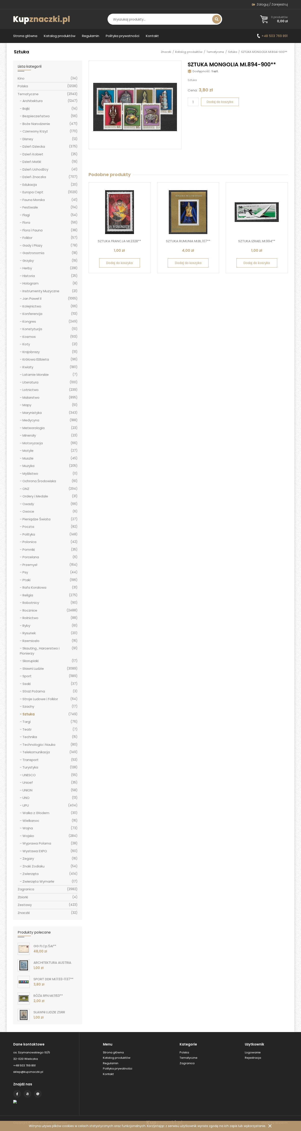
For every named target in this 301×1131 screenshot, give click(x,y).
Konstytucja (32, 329)
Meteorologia (33, 428)
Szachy (28, 706)
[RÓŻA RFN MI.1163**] (24, 998)
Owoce (28, 511)
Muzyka (28, 465)
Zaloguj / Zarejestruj (272, 4)
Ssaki (26, 683)
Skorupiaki (30, 661)
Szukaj (216, 19)
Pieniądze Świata (36, 519)
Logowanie (253, 1052)
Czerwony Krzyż (35, 131)
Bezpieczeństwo (36, 116)
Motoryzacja (32, 443)
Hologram (30, 283)
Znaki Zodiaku (33, 866)
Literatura (30, 382)
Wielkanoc (30, 820)
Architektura (32, 101)
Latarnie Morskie (35, 374)
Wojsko (28, 835)
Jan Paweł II (31, 298)
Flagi (26, 215)
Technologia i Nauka (38, 744)
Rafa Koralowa (34, 587)
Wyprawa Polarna (36, 843)
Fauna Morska (33, 199)
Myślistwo (30, 473)
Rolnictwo (30, 618)
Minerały (29, 435)
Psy (25, 572)
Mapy (26, 405)
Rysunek (29, 633)
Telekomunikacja (36, 752)
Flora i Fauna (32, 230)
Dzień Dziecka (33, 146)
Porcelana (30, 557)
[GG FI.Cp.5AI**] (24, 949)
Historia (28, 275)
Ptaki (26, 580)
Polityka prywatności (122, 35)
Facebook (17, 1094)
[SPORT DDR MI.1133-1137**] (24, 982)
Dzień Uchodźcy (35, 169)
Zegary (28, 858)
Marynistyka (32, 412)
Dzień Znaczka (34, 177)
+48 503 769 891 (275, 35)
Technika (29, 737)
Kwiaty (27, 367)
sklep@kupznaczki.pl (28, 1072)
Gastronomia (33, 253)
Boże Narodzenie (36, 123)
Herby (27, 268)
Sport (27, 676)
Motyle (27, 450)
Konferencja (32, 313)
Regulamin (90, 35)
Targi (26, 721)
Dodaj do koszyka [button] (119, 263)
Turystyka (30, 767)
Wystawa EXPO (34, 851)
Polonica (29, 541)
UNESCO (29, 775)
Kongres (29, 321)
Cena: (192, 90)
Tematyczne (215, 52)
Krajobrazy (31, 352)
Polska (23, 86)
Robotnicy (30, 602)
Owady (28, 504)
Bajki (26, 108)
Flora (26, 222)
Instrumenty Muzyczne (40, 291)
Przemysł (29, 564)
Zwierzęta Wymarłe (38, 881)
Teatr (27, 729)
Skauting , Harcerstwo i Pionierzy (39, 651)
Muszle (27, 458)
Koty (26, 344)
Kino (21, 78)
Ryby (26, 625)
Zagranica (26, 889)
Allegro (27, 1094)
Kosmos (29, 336)
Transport (30, 759)
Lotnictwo (30, 389)
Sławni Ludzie (33, 668)
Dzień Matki (31, 161)
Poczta (28, 526)
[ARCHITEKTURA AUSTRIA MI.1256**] (24, 965)
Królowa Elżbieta (35, 359)
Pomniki (28, 549)
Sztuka (232, 52)
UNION (27, 790)
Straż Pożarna (33, 691)
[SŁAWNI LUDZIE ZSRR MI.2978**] (24, 1015)
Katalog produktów (59, 35)
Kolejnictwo (31, 306)
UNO (26, 797)
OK (270, 1126)
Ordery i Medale (35, 496)
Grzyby (28, 260)
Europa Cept (32, 192)
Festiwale (30, 207)
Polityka (28, 534)
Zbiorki (23, 897)
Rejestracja (253, 1058)
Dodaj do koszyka (220, 102)
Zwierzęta (30, 873)
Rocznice (29, 610)
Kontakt (152, 35)
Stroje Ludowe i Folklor (40, 699)
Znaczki (166, 52)
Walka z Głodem (35, 813)
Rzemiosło (30, 640)
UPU (25, 805)
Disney (27, 139)
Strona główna (25, 35)
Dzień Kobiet (32, 154)
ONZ (25, 488)
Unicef (27, 782)
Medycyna (30, 420)
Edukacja (29, 184)
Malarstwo (30, 397)
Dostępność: (201, 71)
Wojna (27, 828)
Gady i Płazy (32, 245)
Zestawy (25, 904)
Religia (27, 595)
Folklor (27, 237)
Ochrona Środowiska (39, 481)
